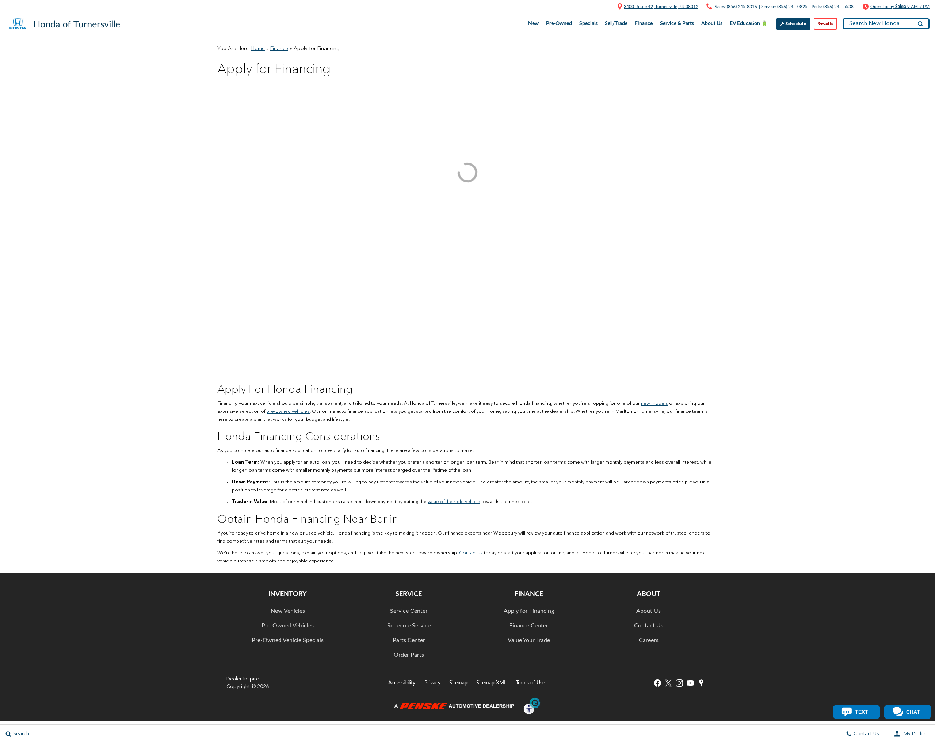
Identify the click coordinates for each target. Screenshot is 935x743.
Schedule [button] (795, 24)
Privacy (432, 683)
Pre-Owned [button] (559, 25)
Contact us (471, 553)
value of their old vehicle (454, 501)
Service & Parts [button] (677, 25)
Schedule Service (409, 626)
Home (258, 48)
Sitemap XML (491, 683)
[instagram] (679, 683)
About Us (648, 611)
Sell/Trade (616, 23)
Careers (649, 640)
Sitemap (458, 683)
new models (654, 403)
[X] (668, 683)
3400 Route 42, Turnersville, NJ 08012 (661, 6)
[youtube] (690, 683)
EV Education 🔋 (748, 23)
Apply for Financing (529, 611)
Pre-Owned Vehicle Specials (288, 640)
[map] (701, 683)
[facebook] (657, 683)
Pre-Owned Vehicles (288, 626)
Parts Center (409, 640)
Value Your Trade (529, 640)
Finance (279, 48)
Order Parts (409, 655)
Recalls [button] (825, 24)
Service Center (409, 611)
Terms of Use (530, 683)
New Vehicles (288, 611)
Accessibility (401, 683)
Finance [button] (643, 25)
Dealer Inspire (242, 679)
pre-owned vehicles (288, 411)
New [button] (534, 25)
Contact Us (648, 626)
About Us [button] (711, 25)
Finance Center (528, 626)
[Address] (620, 6)
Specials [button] (588, 25)
